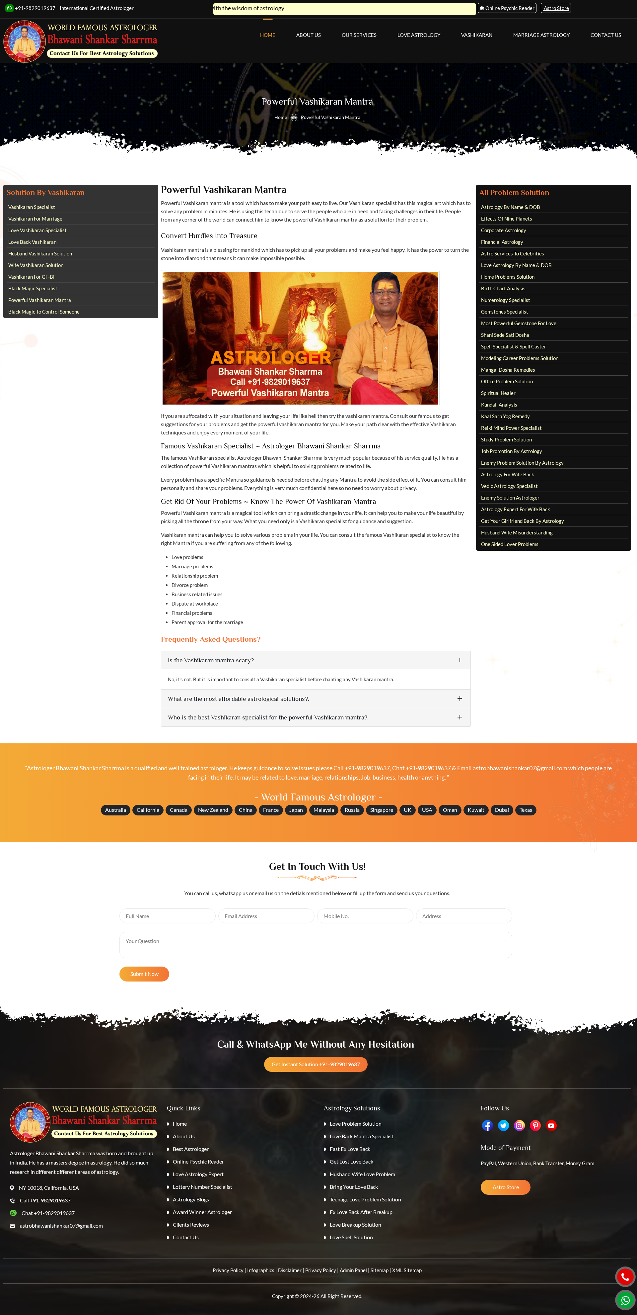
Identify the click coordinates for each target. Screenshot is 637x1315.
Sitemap (380, 1270)
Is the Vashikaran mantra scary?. (211, 660)
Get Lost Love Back (351, 1161)
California (148, 809)
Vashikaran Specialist (31, 207)
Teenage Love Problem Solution (365, 1199)
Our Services (359, 35)
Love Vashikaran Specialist (37, 230)
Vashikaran (476, 35)
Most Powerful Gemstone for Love (518, 323)
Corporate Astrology (503, 230)
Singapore (381, 809)
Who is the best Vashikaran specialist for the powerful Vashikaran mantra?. (268, 717)
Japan (296, 809)
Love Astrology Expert (198, 1174)
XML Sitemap (407, 1270)
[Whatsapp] (625, 1300)
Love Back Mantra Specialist (361, 1136)
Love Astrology (418, 35)
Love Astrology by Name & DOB (516, 265)
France (271, 809)
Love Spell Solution (351, 1237)
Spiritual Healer (498, 393)
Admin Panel (353, 1270)
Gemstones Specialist (504, 312)
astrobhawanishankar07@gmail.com (520, 768)
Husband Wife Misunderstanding (517, 532)
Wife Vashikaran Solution (35, 265)
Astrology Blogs (191, 1199)
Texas (526, 809)
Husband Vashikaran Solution (40, 253)
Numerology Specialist (505, 300)
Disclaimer (290, 1270)
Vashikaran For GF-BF (32, 277)
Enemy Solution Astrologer (510, 498)
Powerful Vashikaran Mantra (39, 300)
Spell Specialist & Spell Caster (513, 346)
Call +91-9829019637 (361, 768)
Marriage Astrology (541, 35)
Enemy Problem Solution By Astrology (522, 463)
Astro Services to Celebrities (512, 253)
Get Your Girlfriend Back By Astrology (522, 521)
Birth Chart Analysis (503, 288)
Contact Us (606, 35)
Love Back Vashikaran (32, 242)
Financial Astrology (502, 242)
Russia (352, 809)
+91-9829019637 (34, 8)
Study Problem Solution (506, 439)
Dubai (502, 809)
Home (267, 35)
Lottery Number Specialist (202, 1186)
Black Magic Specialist (32, 288)
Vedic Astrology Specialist (509, 486)
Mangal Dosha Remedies (508, 370)
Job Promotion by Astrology (511, 451)
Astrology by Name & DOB (510, 207)
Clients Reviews (191, 1224)
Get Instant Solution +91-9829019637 (316, 1064)
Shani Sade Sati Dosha (505, 335)
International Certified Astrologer (97, 8)
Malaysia (324, 809)
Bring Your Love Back (354, 1186)
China (245, 809)
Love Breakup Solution (355, 1224)
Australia (115, 809)
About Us (308, 35)
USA (427, 809)
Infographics (260, 1270)
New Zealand (213, 809)
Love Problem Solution (356, 1123)
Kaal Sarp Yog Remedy (505, 416)
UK (407, 809)
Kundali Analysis (499, 405)
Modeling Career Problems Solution (519, 358)
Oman (450, 809)
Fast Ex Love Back (350, 1149)
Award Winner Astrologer (202, 1212)
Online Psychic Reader (198, 1161)
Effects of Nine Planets (506, 219)
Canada (178, 809)
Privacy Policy (228, 1270)
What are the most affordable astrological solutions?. (238, 698)
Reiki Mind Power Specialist (511, 428)
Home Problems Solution (507, 277)
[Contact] (625, 1277)
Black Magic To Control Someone (44, 312)
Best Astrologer (191, 1149)
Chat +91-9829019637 (421, 768)
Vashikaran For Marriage (35, 219)
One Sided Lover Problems (509, 544)
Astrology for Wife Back (507, 474)
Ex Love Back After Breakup (361, 1212)
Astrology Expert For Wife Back (515, 509)
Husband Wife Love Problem (362, 1174)
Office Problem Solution (507, 381)
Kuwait (476, 809)
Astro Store (506, 1187)
